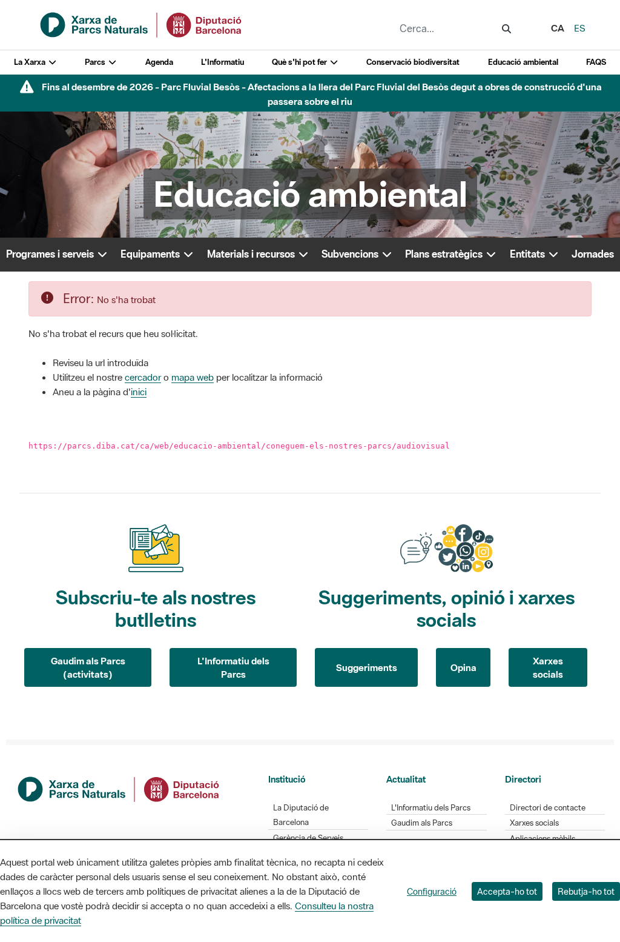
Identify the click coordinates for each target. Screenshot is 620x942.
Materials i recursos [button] (252, 254)
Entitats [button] (528, 254)
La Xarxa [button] (30, 62)
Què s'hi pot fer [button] (300, 62)
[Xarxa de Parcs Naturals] (142, 24)
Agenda (159, 62)
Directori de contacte (547, 808)
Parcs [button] (96, 62)
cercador (143, 377)
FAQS (596, 62)
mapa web (192, 377)
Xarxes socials (548, 668)
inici (139, 392)
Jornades (593, 254)
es (579, 28)
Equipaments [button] (151, 254)
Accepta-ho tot (507, 891)
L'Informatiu (222, 62)
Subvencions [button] (351, 254)
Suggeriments (366, 667)
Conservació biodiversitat (413, 62)
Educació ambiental (523, 62)
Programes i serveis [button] (51, 254)
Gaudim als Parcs (421, 823)
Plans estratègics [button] (445, 254)
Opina (463, 667)
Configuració (432, 891)
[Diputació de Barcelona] (119, 788)
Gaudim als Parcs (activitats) (88, 668)
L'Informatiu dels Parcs (233, 668)
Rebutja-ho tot (586, 891)
